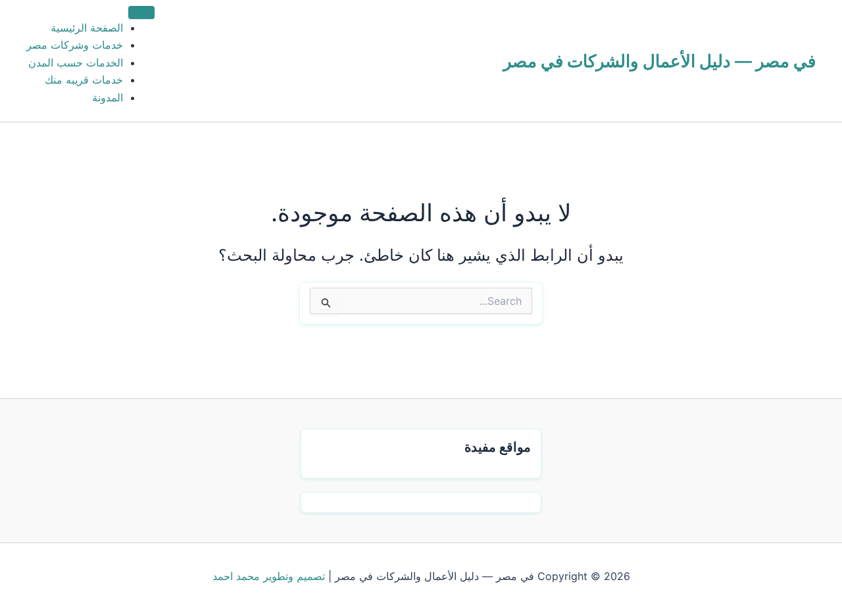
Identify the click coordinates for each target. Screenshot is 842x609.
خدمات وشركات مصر (74, 44)
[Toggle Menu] (141, 12)
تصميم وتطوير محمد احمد (268, 576)
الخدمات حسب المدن (75, 62)
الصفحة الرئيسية (87, 27)
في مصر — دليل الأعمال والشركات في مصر (659, 61)
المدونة (107, 97)
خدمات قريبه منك (84, 79)
